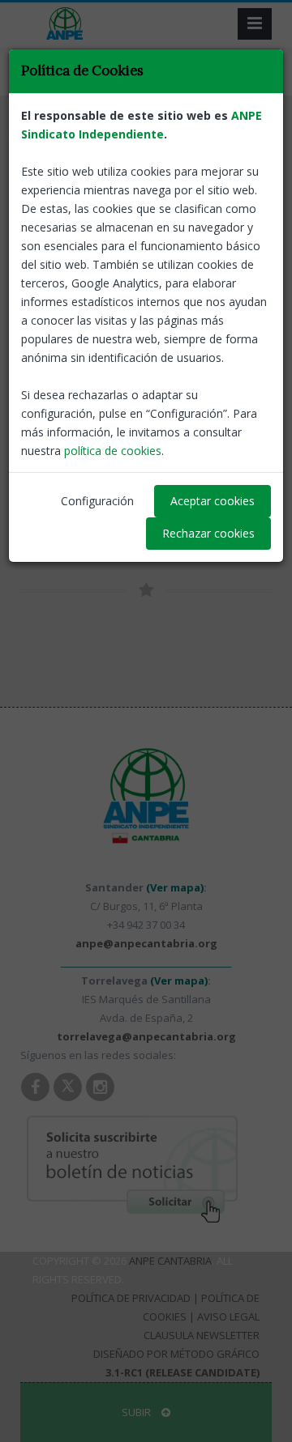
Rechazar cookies (208, 533)
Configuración (97, 500)
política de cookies (112, 450)
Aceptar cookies (212, 500)
